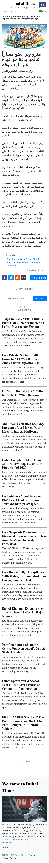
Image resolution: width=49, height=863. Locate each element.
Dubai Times (24, 3)
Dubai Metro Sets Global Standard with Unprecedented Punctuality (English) (24, 262)
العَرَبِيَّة (44, 11)
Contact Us (34, 855)
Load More (24, 761)
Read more (7, 842)
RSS (7, 847)
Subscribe (40, 298)
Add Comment (38, 277)
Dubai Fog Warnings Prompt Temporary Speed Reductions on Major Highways (21, 17)
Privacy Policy (9, 858)
